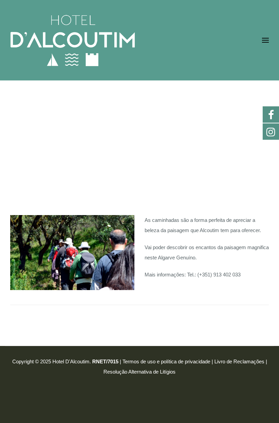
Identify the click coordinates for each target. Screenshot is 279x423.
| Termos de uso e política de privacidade (165, 361)
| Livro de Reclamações (238, 361)
